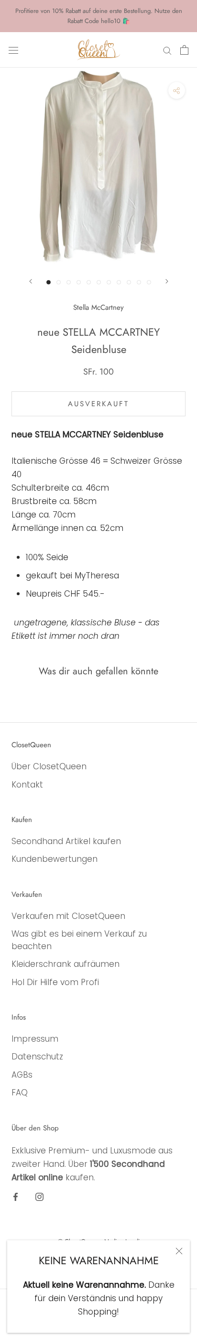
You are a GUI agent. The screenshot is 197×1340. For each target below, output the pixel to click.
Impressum (34, 1039)
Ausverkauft (98, 404)
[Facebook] (15, 1196)
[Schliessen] (179, 1251)
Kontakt (27, 784)
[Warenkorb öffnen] (184, 50)
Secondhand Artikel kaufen (66, 841)
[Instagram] (39, 1196)
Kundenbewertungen (54, 859)
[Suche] (167, 50)
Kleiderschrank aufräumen (65, 964)
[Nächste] (166, 281)
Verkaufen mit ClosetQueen (68, 916)
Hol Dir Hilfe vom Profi (55, 982)
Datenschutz (37, 1056)
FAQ (19, 1092)
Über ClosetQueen (49, 766)
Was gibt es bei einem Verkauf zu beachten (79, 940)
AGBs (22, 1075)
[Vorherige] (30, 281)
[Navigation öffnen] (13, 50)
